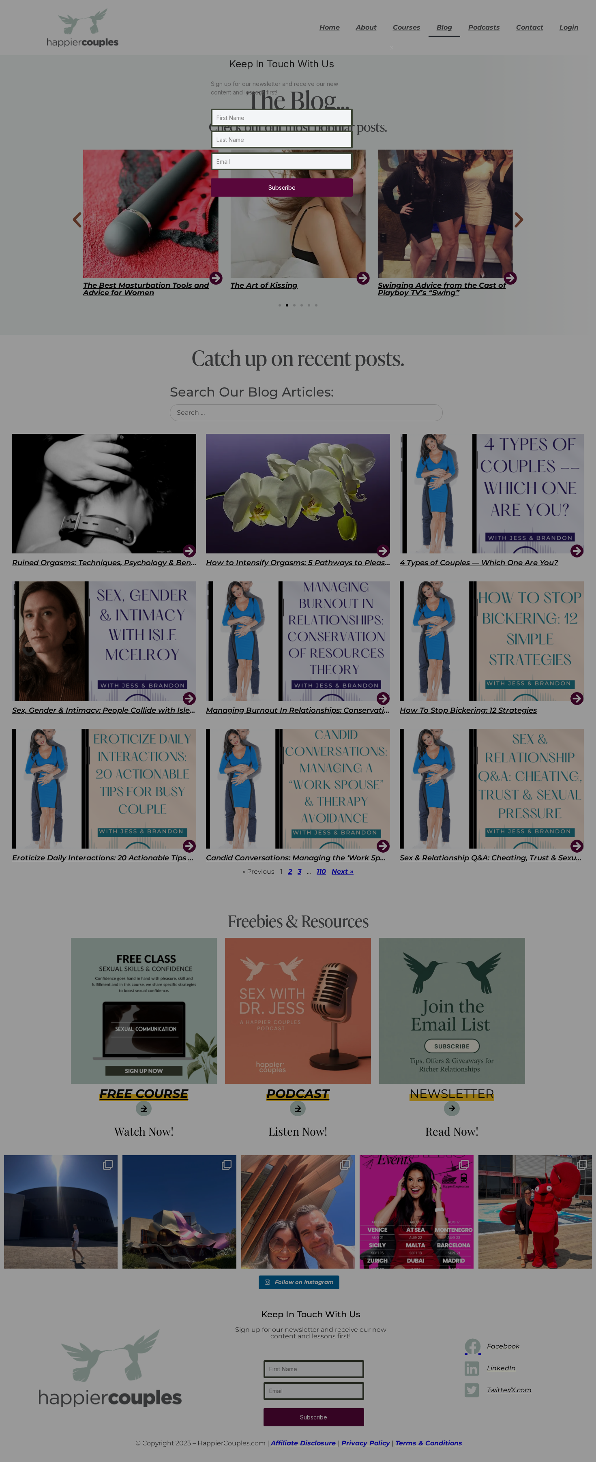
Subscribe (282, 187)
